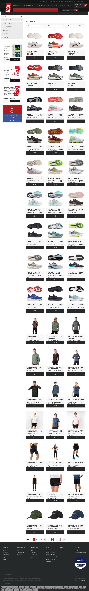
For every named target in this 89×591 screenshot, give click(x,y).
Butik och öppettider (52, 1)
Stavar (50, 588)
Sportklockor (46, 588)
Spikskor (36, 588)
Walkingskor (16, 590)
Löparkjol (66, 586)
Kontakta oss (6, 549)
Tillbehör (69, 5)
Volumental (19, 554)
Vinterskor (35, 590)
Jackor (42, 586)
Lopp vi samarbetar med (80, 552)
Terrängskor (53, 5)
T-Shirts (6, 590)
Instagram (62, 550)
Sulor (58, 588)
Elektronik (62, 5)
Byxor (23, 586)
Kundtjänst (42, 1)
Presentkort (5, 556)
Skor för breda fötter (50, 552)
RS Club (61, 1)
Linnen (61, 586)
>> (65, 539)
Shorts (32, 588)
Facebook (62, 549)
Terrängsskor (68, 588)
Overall (84, 586)
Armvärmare (9, 586)
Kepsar (46, 586)
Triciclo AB (83, 580)
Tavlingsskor (62, 588)
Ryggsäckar (27, 588)
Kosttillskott (57, 586)
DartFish (19, 556)
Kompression (51, 586)
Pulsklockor (14, 588)
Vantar (21, 590)
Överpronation (49, 561)
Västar (24, 590)
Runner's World (78, 549)
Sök (21, 16)
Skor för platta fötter (50, 559)
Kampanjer (16, 5)
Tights (73, 588)
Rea (22, 5)
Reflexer (19, 588)
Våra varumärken (79, 1)
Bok (20, 586)
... (61, 539)
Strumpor (54, 588)
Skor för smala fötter (50, 554)
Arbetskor (4, 586)
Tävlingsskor (45, 5)
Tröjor (3, 590)
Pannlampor (9, 588)
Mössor (80, 586)
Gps (30, 586)
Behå (14, 586)
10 (58, 539)
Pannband (4, 588)
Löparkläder (27, 5)
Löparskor (76, 586)
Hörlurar (38, 586)
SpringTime (77, 550)
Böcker (16, 586)
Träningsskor (36, 5)
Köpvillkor (5, 550)
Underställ (11, 590)
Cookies (4, 559)
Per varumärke (49, 550)
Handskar (34, 586)
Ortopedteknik (68, 1)
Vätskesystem (29, 590)
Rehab (23, 588)
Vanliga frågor (6, 557)
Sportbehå (41, 588)
